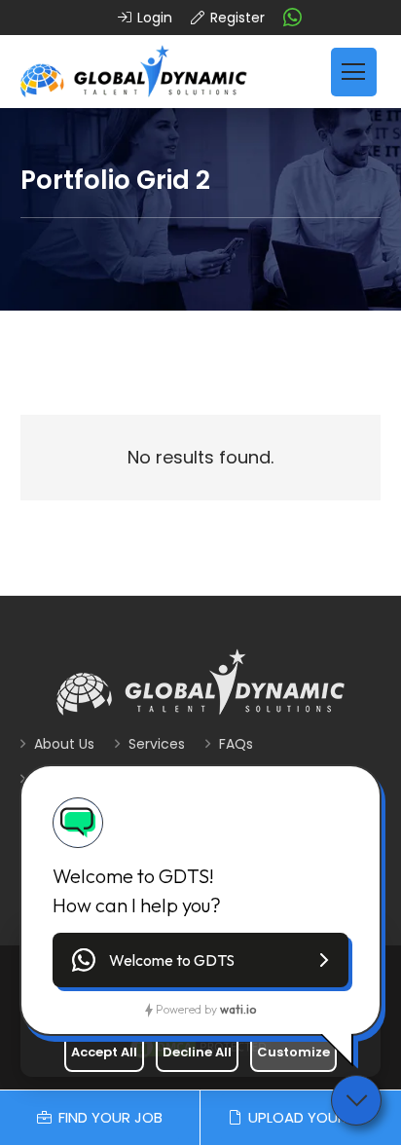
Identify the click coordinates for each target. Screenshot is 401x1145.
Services (156, 744)
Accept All (104, 1052)
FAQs (236, 744)
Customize (293, 1052)
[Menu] (353, 72)
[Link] (133, 71)
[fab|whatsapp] (292, 18)
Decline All (197, 1052)
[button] (200, 960)
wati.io (238, 1009)
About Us (64, 744)
